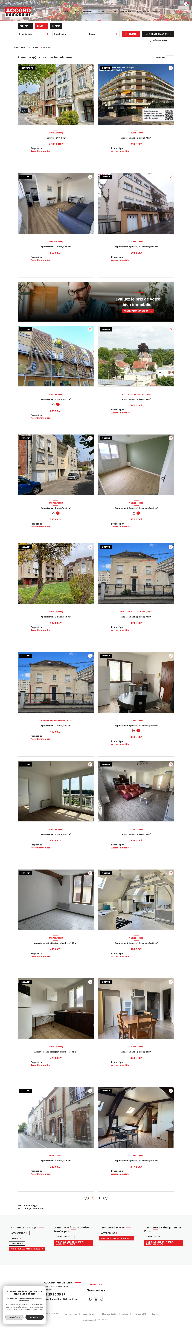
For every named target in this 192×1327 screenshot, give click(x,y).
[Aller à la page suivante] (105, 1198)
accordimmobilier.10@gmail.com (61, 1299)
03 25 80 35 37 (54, 1294)
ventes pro (87, 12)
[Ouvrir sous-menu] (132, 12)
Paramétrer (14, 1317)
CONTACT (156, 12)
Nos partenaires (89, 1314)
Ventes (76, 12)
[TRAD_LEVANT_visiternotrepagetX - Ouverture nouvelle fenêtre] (102, 1299)
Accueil (66, 12)
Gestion (113, 12)
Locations (101, 12)
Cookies (155, 1314)
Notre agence (143, 12)
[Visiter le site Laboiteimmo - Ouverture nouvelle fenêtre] (101, 1320)
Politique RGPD (140, 1314)
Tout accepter (35, 1317)
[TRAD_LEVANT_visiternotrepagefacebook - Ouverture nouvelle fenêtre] (90, 1299)
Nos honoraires (70, 1314)
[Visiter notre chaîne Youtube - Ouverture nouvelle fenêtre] (96, 1299)
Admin (125, 1314)
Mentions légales (109, 1314)
